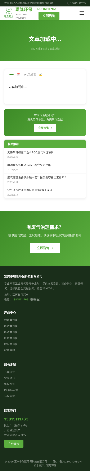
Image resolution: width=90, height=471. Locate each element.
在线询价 (13, 443)
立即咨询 (49, 16)
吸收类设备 (11, 332)
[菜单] (82, 13)
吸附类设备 (11, 326)
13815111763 (46, 9)
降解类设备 (11, 338)
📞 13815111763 (76, 3)
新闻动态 (42, 48)
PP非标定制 (11, 390)
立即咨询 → (45, 127)
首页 (32, 48)
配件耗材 (9, 350)
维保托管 (9, 384)
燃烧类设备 (11, 320)
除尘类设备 (11, 344)
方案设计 (9, 372)
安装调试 (9, 378)
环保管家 (9, 396)
